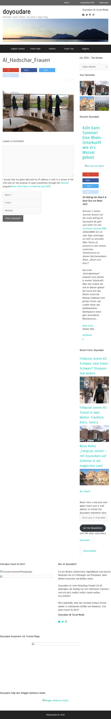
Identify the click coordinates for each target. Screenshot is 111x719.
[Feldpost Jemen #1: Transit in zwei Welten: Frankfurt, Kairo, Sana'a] (102, 88)
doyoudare (17, 11)
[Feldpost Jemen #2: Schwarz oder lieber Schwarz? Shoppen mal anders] (87, 88)
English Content (18, 48)
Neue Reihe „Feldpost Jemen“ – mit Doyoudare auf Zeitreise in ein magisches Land (93, 456)
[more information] (22, 75)
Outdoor (52, 48)
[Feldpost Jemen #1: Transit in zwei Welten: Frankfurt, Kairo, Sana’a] (94, 441)
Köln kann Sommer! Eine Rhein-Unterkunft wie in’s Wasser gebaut (92, 142)
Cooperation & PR (87, 2)
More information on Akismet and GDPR (31, 186)
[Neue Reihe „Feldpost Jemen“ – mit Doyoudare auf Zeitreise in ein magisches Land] (94, 484)
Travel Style (35, 48)
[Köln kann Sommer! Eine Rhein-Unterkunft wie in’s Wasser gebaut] (94, 166)
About (66, 2)
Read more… (88, 325)
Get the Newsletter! (92, 528)
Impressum (103, 2)
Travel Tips (69, 48)
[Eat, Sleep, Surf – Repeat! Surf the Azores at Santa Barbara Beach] (102, 104)
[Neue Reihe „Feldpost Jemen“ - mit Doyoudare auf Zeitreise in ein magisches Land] (87, 104)
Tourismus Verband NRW (94, 228)
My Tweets (85, 491)
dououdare (85, 540)
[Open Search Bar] (99, 49)
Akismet (65, 183)
